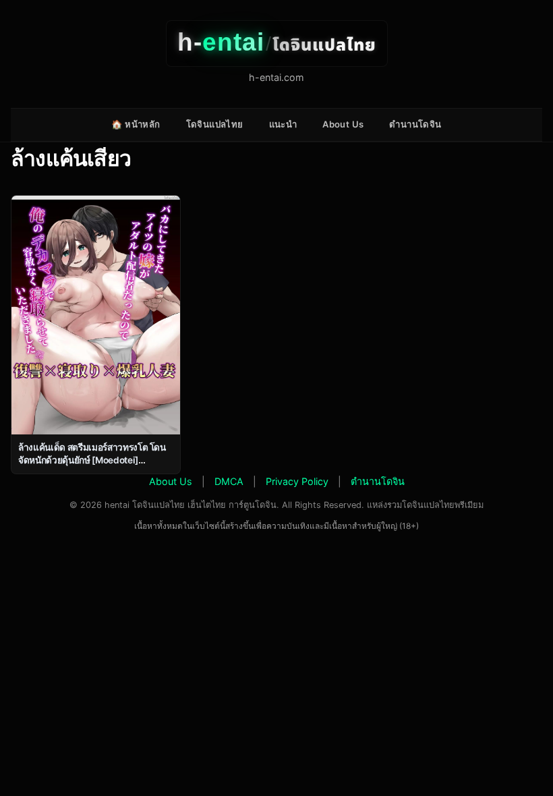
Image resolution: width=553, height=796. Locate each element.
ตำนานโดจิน (415, 124)
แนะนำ (283, 124)
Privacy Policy (297, 481)
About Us (342, 124)
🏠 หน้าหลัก (135, 124)
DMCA (228, 481)
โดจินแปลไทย (214, 124)
